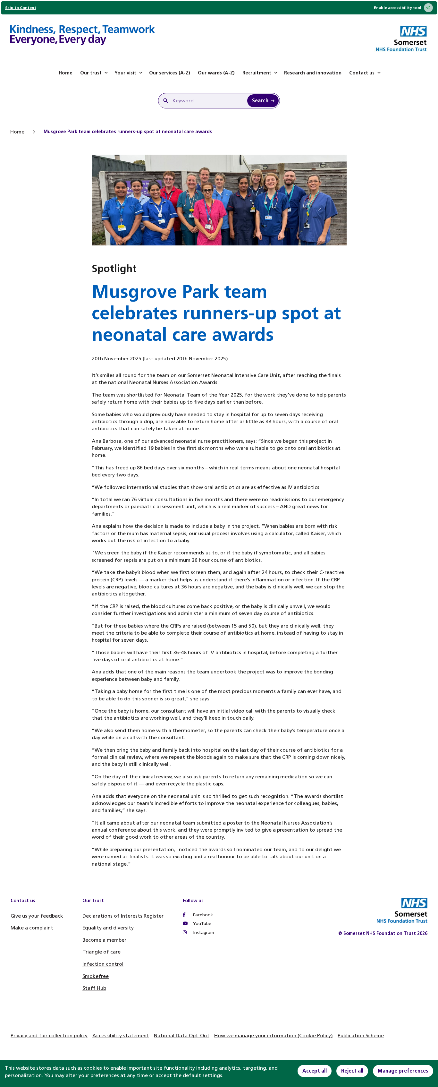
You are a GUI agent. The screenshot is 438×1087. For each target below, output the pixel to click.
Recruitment (256, 73)
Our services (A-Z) (169, 73)
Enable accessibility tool (397, 7)
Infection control (102, 964)
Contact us (362, 73)
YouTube (201, 923)
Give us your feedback (37, 916)
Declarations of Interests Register (123, 916)
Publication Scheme (361, 1035)
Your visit (125, 73)
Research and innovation (312, 73)
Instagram (203, 932)
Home (65, 73)
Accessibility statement (120, 1035)
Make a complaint (32, 928)
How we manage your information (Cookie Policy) (273, 1035)
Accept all (314, 1071)
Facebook (202, 915)
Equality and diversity (108, 928)
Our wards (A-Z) (216, 73)
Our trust (91, 73)
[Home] (82, 36)
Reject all (352, 1071)
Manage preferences (403, 1071)
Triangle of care (101, 952)
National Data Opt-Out (181, 1035)
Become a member (104, 940)
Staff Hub (94, 988)
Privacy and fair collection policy (49, 1035)
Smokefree (95, 976)
